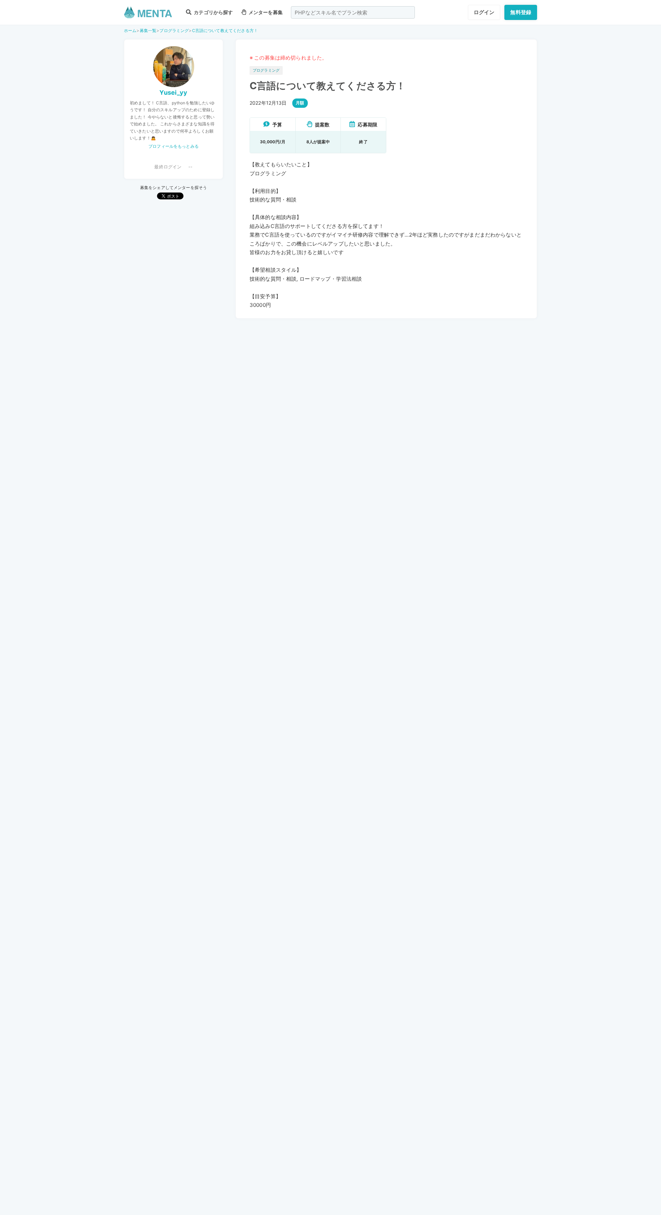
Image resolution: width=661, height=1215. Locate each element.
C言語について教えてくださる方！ (225, 30)
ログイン (484, 12)
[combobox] (353, 12)
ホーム (130, 30)
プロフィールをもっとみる (173, 146)
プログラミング (174, 30)
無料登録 (520, 12)
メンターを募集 (265, 12)
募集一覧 (148, 30)
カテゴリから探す (213, 12)
